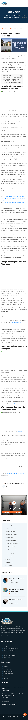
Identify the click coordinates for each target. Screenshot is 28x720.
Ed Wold (7, 28)
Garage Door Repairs (9, 540)
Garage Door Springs (9, 553)
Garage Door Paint (9, 537)
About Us (6, 666)
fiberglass (11, 483)
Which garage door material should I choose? (12, 82)
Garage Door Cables (9, 531)
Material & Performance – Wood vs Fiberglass (11, 77)
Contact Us (6, 678)
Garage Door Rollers (9, 546)
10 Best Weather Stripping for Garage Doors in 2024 (16, 579)
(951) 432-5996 (5, 690)
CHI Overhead (11, 286)
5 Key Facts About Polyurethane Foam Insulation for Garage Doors (16, 589)
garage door (17, 483)
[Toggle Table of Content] (19, 76)
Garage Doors (8, 556)
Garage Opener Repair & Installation (12, 648)
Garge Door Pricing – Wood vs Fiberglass (11, 80)
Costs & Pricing (8, 525)
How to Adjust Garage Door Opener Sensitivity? (16, 600)
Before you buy (7, 668)
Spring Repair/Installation (10, 655)
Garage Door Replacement (11, 543)
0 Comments (23, 28)
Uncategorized (8, 565)
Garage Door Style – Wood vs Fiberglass (11, 79)
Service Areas (7, 657)
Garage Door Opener (8, 673)
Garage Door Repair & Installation (11, 646)
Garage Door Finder (8, 671)
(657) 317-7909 (5, 697)
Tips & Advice (8, 562)
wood (22, 483)
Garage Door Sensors (10, 549)
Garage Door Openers (10, 534)
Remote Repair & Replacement (11, 653)
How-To (6, 559)
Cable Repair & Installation (10, 650)
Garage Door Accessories (10, 528)
